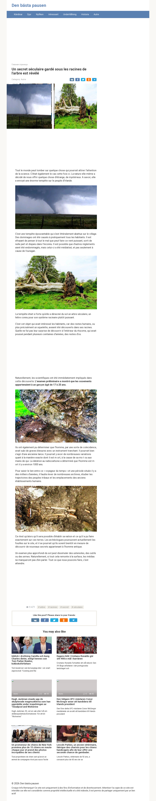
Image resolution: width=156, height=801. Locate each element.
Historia (85, 14)
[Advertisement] (78, 39)
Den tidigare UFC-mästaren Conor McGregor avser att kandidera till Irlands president (75, 702)
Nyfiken (40, 14)
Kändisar (18, 14)
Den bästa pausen (29, 5)
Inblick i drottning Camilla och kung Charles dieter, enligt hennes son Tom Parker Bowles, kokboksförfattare (30, 660)
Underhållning (69, 14)
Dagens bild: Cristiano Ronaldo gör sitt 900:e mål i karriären (75, 657)
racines (53, 607)
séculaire (78, 607)
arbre (42, 607)
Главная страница (20, 64)
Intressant (53, 14)
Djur (29, 14)
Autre (96, 14)
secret (65, 607)
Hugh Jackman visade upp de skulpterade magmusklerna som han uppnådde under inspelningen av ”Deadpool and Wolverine (31, 703)
